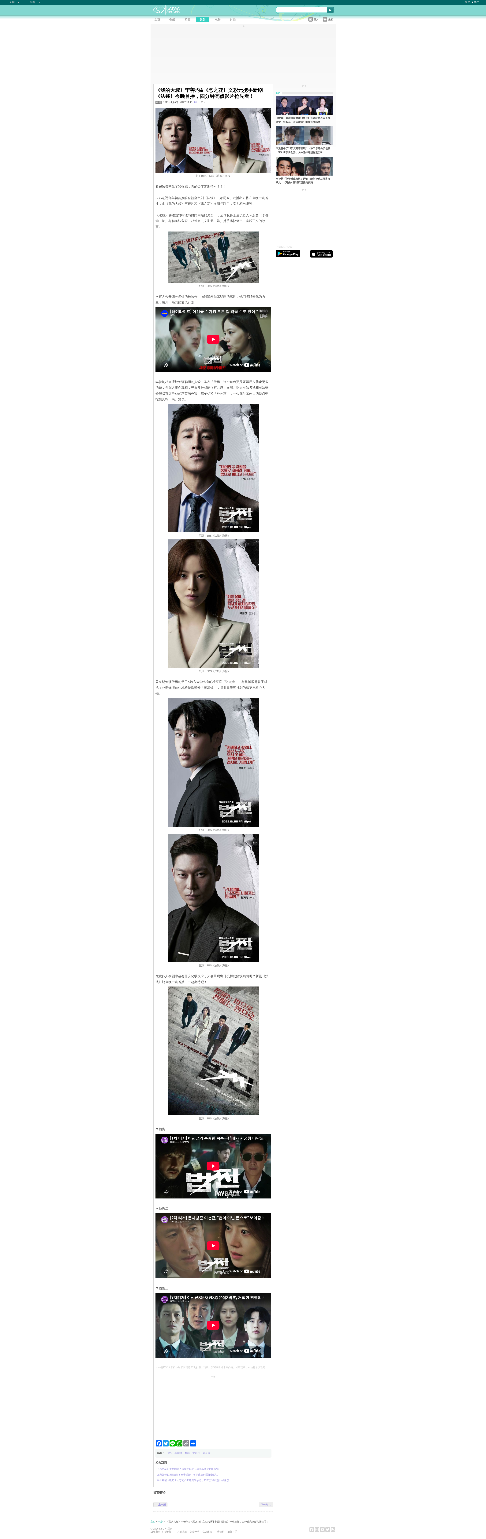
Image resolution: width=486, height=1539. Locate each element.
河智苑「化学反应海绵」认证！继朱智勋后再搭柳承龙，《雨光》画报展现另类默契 (303, 180)
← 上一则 (160, 1504)
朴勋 (187, 1453)
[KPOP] (173, 20)
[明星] (188, 20)
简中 (476, 2)
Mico (196, 102)
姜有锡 (206, 1453)
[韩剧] (203, 20)
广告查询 (220, 1531)
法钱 (169, 1453)
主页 (153, 1521)
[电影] (218, 20)
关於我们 (182, 1531)
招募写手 (232, 1531)
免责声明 (195, 1531)
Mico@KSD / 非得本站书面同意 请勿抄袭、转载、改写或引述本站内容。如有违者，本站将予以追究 (210, 1367)
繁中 (467, 2)
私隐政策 (207, 1531)
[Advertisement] (213, 1406)
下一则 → (266, 1504)
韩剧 (158, 102)
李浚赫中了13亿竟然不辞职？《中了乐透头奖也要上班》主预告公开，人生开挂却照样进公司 (303, 150)
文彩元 (196, 1453)
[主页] (158, 20)
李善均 (178, 1453)
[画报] (234, 20)
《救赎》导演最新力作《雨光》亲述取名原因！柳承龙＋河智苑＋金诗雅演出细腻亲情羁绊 (303, 120)
